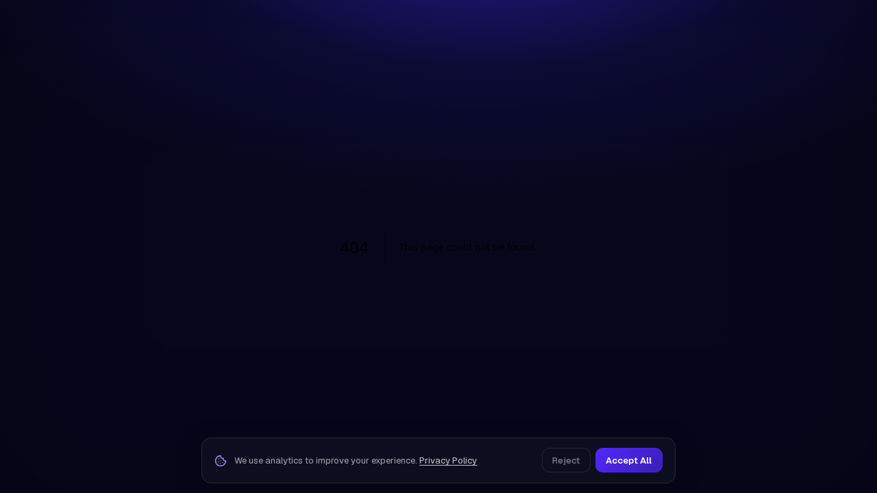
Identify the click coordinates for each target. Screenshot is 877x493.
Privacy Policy (448, 460)
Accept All (629, 460)
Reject (566, 460)
